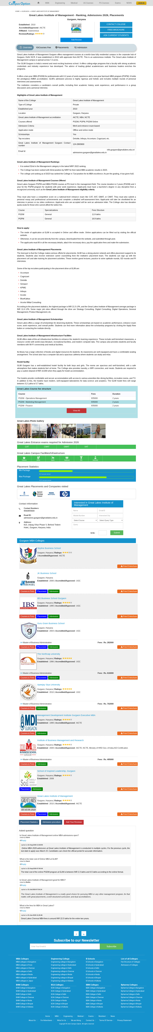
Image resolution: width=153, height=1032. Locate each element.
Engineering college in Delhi (61, 968)
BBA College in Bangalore (95, 988)
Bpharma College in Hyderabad (132, 991)
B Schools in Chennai (94, 971)
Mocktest (102, 1016)
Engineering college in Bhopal (62, 978)
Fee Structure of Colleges (130, 962)
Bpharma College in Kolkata (131, 1007)
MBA (47, 3)
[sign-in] (141, 2)
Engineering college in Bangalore (63, 962)
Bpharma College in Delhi (130, 994)
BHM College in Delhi (23, 994)
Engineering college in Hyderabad (63, 965)
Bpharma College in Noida (130, 1000)
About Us (32, 1020)
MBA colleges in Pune (24, 965)
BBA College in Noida (94, 1000)
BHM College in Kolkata (24, 1007)
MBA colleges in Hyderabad (26, 978)
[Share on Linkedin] (82, 934)
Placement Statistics (29, 822)
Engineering (60, 3)
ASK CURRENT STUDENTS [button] (116, 35)
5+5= (93, 533)
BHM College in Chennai (25, 997)
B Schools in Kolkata (93, 981)
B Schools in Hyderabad (95, 965)
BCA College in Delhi (58, 994)
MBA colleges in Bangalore (26, 962)
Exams (118, 3)
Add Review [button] (76, 40)
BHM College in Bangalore (25, 988)
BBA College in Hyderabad (96, 991)
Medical (74, 3)
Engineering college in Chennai (62, 971)
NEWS (129, 3)
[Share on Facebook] (75, 934)
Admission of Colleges (129, 965)
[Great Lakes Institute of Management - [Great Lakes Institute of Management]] (80, 28)
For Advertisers (46, 1020)
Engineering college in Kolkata (62, 981)
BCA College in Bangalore (60, 988)
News (113, 1016)
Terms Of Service (105, 1020)
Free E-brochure (130, 566)
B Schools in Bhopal (93, 978)
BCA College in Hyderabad (61, 991)
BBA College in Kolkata (94, 1007)
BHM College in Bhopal (24, 1004)
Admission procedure (52, 822)
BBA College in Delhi (93, 994)
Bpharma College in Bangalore (132, 988)
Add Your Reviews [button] (74, 822)
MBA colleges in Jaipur (24, 981)
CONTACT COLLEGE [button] (116, 24)
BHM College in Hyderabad (26, 991)
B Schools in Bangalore (94, 962)
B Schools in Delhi (92, 968)
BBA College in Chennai (95, 997)
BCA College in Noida (59, 1000)
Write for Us (61, 1020)
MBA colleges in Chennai (25, 968)
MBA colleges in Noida (24, 974)
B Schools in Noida (93, 974)
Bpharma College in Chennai (131, 997)
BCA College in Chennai (60, 997)
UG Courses (88, 3)
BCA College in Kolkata (59, 1007)
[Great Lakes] (24, 431)
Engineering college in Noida (61, 974)
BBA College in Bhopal (94, 1004)
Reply (23, 841)
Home (47, 1016)
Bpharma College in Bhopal (131, 1004)
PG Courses (104, 3)
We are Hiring (76, 1020)
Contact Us (90, 1020)
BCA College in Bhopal (59, 1004)
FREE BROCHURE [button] (116, 30)
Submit (117, 533)
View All (76, 411)
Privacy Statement (124, 1020)
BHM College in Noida (24, 1000)
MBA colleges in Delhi (24, 971)
